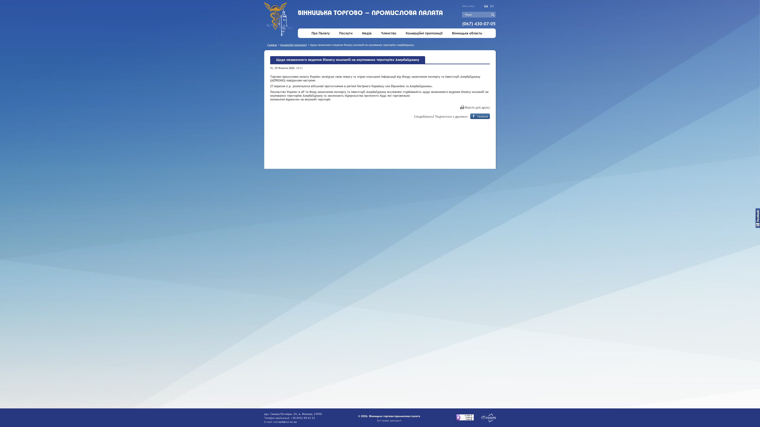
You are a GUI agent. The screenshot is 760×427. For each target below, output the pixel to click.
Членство (388, 33)
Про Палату (321, 33)
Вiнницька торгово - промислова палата (370, 13)
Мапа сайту (468, 6)
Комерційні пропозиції (424, 33)
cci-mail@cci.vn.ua (285, 422)
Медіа (366, 33)
